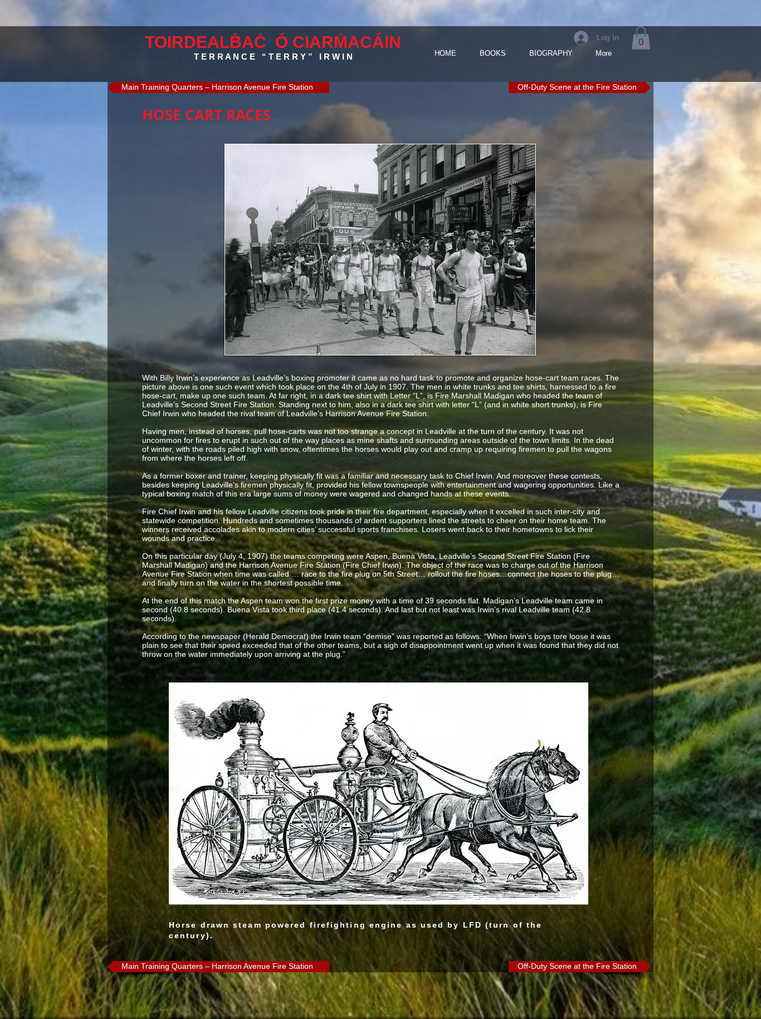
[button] (641, 38)
